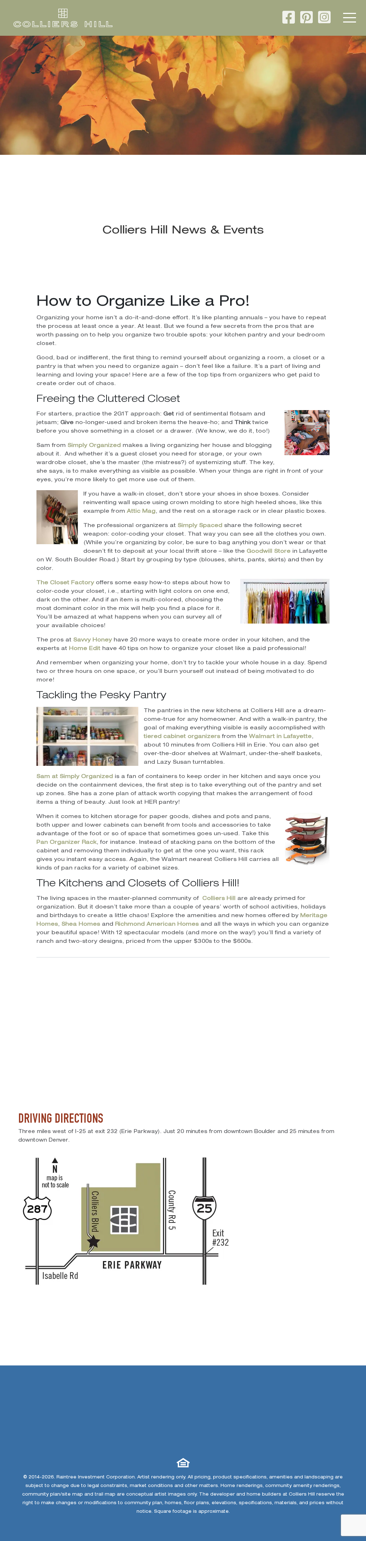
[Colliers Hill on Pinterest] (306, 19)
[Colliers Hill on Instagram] (324, 19)
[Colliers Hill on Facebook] (288, 19)
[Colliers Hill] (63, 18)
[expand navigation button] (350, 18)
